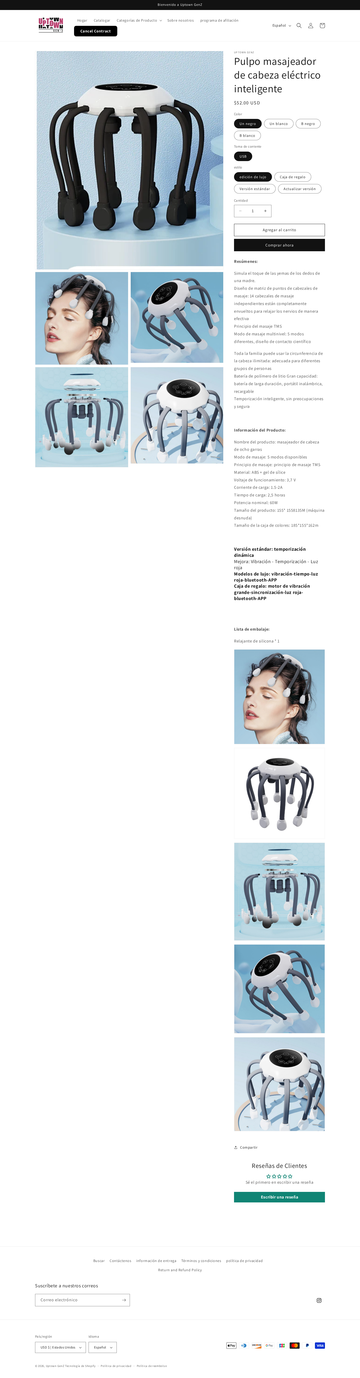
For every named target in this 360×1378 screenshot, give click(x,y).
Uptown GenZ (55, 1366)
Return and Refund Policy (180, 1270)
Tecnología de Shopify (80, 1366)
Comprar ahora (279, 245)
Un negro (248, 123)
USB (243, 156)
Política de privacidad (116, 1366)
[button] (139, 20)
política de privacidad (244, 1260)
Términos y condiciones (201, 1260)
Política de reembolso (152, 1366)
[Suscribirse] (124, 1300)
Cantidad (241, 200)
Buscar (99, 1260)
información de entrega (156, 1260)
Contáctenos (121, 1260)
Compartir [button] (248, 1147)
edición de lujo (253, 177)
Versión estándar (255, 188)
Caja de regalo (293, 177)
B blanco (247, 135)
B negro (308, 123)
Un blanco (279, 123)
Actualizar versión (300, 188)
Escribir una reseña (279, 1197)
